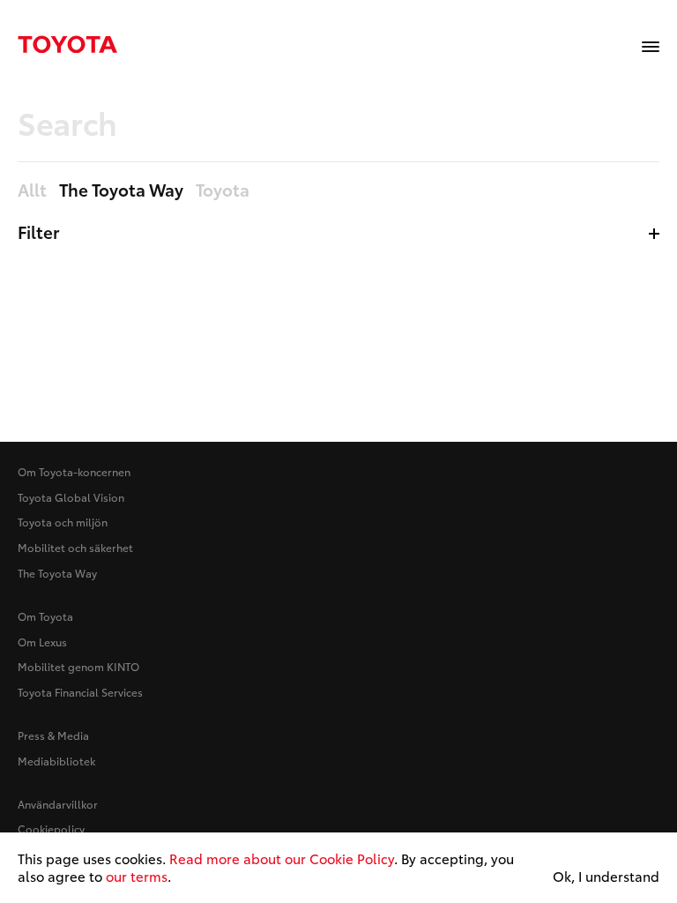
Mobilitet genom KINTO (78, 666)
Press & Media (53, 735)
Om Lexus (42, 641)
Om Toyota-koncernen (74, 471)
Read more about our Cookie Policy (281, 858)
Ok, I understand (606, 876)
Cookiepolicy (51, 828)
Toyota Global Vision (71, 496)
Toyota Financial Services (80, 691)
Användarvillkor (58, 803)
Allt (32, 190)
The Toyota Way (57, 572)
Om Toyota (45, 615)
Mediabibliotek (56, 760)
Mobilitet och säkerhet (75, 547)
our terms (136, 875)
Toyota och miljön (63, 521)
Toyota (222, 190)
